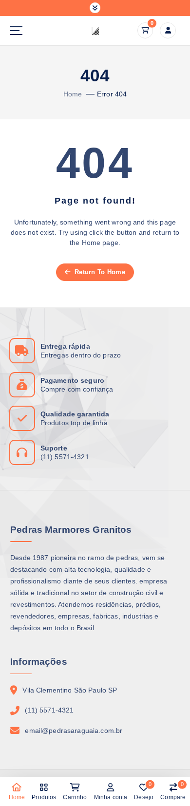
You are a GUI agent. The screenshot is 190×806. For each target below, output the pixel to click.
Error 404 (112, 94)
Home (72, 94)
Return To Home (99, 272)
